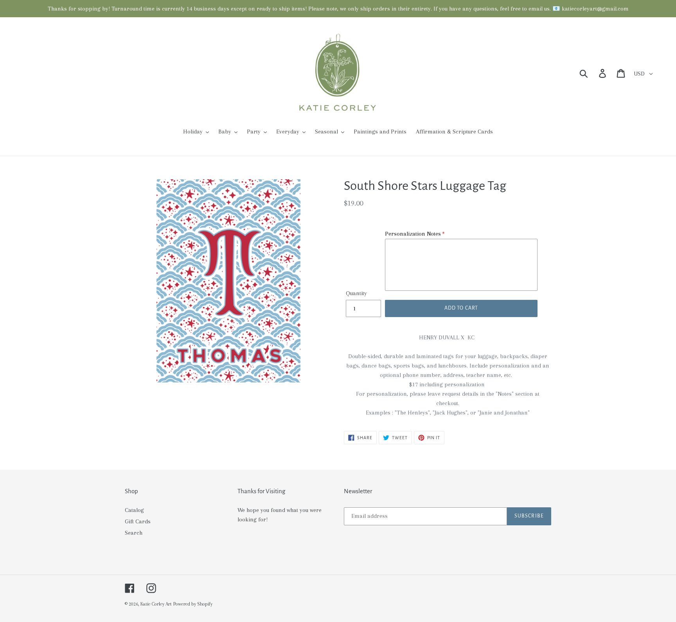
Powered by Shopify (192, 604)
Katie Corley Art (156, 604)
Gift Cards (138, 521)
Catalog (134, 510)
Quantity (356, 293)
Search (133, 532)
